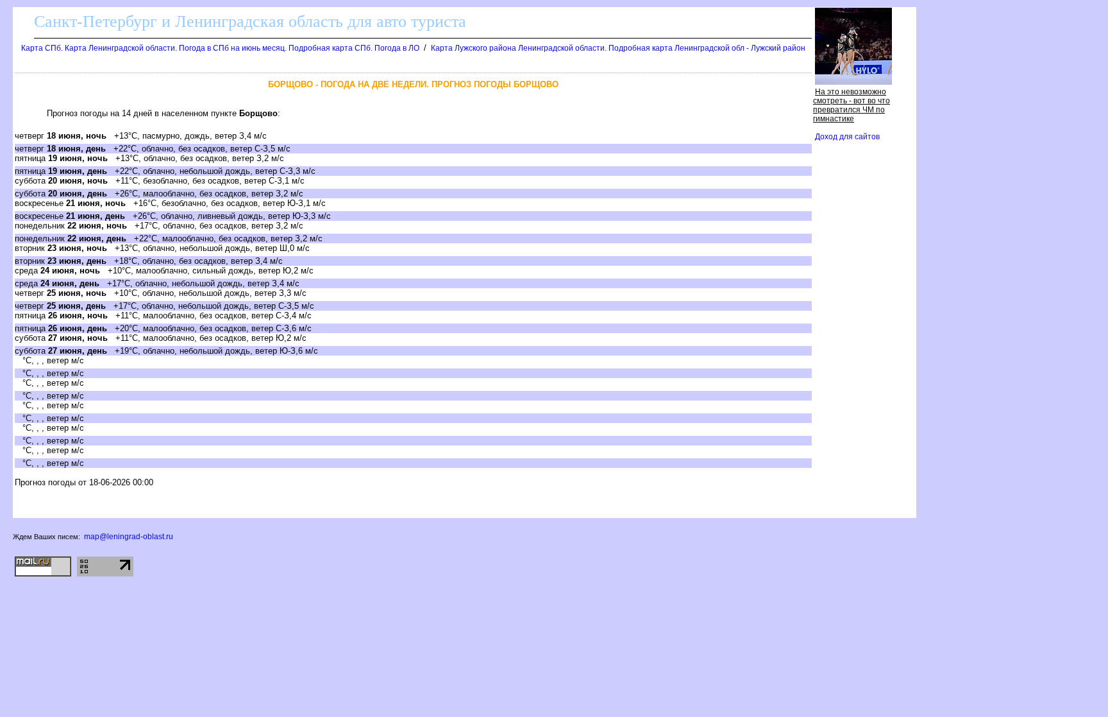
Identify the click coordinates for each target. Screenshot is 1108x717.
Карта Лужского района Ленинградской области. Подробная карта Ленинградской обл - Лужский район (618, 48)
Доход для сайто (847, 136)
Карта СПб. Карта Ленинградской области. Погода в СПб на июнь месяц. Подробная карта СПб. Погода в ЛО (220, 48)
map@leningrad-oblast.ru (128, 536)
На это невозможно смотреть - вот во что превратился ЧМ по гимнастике (851, 105)
